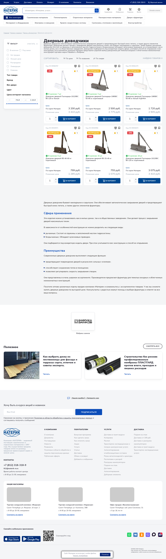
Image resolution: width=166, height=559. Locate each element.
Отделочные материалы (83, 17)
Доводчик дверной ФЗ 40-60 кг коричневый (58, 160)
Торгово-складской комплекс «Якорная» (24, 505)
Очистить (31, 44)
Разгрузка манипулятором (114, 462)
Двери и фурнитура (135, 17)
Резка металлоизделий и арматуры (118, 456)
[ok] (142, 535)
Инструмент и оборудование (17, 23)
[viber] (148, 535)
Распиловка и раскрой (113, 459)
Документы (48, 438)
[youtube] (160, 535)
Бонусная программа (82, 435)
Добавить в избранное (83, 459)
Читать (46, 374)
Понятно (105, 554)
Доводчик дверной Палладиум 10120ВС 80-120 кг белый (62, 98)
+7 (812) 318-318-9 (137, 2)
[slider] (7, 104)
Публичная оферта (52, 456)
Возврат (50, 2)
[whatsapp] (129, 535)
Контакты (77, 2)
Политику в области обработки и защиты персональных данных (63, 418)
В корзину (70, 119)
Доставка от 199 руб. (142, 438)
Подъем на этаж (110, 465)
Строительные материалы (37, 17)
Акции (6, 2)
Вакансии (90, 2)
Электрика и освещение (44, 23)
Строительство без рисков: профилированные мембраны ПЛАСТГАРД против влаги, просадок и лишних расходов (140, 362)
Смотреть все (152, 346)
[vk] (135, 535)
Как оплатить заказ (82, 441)
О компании (64, 2)
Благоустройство (135, 23)
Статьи (77, 450)
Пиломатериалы (60, 17)
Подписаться (88, 412)
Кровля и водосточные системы (73, 23)
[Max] (154, 535)
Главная (6, 33)
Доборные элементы (112, 474)
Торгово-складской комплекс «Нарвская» (75, 505)
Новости (47, 444)
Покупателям (81, 429)
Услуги (16, 2)
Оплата (40, 2)
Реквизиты (48, 447)
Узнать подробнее (80, 556)
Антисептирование (111, 471)
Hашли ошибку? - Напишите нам (85, 398)
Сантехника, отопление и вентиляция (107, 23)
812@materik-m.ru (11, 468)
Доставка (28, 2)
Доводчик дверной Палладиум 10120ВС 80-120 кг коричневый (142, 160)
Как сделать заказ (81, 438)
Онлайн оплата (154, 10)
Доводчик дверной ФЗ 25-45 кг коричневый (98, 160)
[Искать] (97, 11)
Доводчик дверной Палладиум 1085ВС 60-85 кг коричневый (101, 98)
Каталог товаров (16, 33)
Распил (107, 441)
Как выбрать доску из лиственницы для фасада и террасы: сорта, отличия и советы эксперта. (60, 361)
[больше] (55, 117)
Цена (47, 106)
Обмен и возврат (81, 456)
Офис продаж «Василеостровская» (124, 505)
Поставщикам (49, 441)
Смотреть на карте (15, 515)
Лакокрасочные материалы (109, 17)
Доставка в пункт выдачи (114, 435)
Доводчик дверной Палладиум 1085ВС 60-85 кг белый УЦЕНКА (141, 98)
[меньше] (55, 120)
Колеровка (108, 438)
